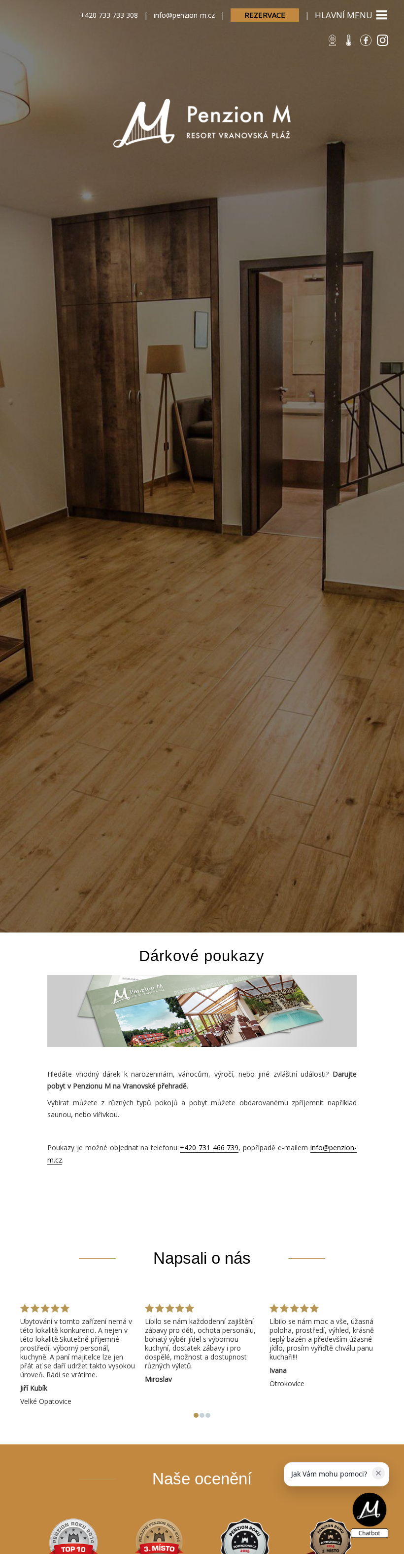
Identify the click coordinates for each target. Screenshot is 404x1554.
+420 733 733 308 (109, 15)
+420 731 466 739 (209, 1147)
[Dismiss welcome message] (378, 1473)
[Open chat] (369, 1515)
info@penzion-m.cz (184, 15)
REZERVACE (264, 15)
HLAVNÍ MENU (343, 15)
